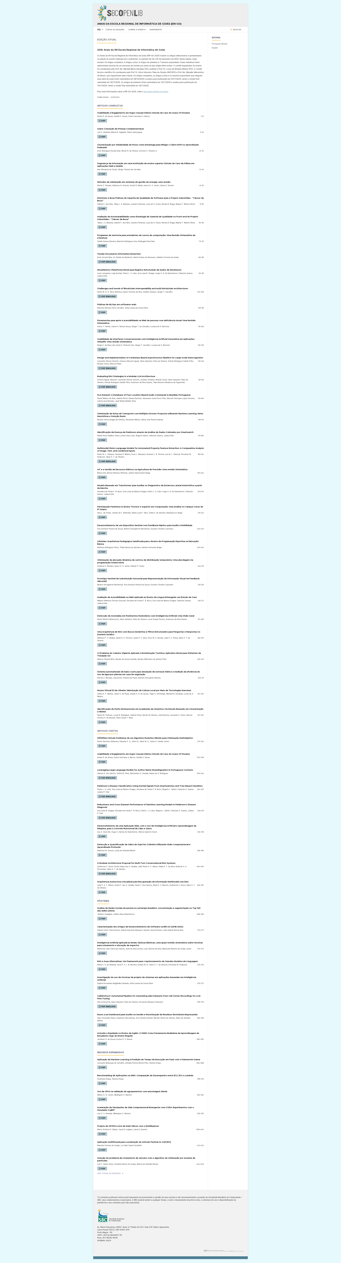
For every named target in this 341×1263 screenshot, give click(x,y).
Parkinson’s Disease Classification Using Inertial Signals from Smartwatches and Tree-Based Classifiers (150, 786)
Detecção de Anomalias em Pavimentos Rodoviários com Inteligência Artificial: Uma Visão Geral (145, 616)
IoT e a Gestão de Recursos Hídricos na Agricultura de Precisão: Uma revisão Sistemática (142, 469)
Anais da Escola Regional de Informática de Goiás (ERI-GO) (139, 23)
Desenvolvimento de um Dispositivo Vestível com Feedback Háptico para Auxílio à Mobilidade (144, 525)
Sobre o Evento (137, 29)
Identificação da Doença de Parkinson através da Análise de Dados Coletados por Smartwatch (145, 432)
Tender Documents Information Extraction (119, 254)
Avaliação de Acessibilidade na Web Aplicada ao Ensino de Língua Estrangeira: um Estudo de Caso (147, 597)
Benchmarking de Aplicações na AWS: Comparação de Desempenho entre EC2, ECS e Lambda (145, 1075)
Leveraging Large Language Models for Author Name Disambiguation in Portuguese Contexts (145, 770)
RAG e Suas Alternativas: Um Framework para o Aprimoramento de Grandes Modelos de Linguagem (147, 961)
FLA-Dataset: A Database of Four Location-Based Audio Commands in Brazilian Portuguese (144, 395)
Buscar (237, 29)
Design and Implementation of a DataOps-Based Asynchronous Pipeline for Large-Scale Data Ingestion (150, 358)
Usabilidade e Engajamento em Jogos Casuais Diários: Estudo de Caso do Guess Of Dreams (143, 113)
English (215, 48)
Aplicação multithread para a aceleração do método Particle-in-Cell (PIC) (134, 1142)
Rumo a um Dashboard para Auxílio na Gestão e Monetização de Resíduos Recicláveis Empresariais (147, 1014)
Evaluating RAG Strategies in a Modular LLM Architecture (126, 376)
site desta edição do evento (156, 91)
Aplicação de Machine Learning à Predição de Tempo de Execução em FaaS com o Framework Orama (148, 1059)
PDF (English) (108, 262)
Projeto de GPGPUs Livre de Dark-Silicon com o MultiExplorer (128, 1126)
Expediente (156, 29)
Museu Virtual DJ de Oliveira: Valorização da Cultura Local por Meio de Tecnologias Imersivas (144, 690)
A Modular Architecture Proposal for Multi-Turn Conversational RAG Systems (136, 863)
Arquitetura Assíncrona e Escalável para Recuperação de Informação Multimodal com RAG (143, 882)
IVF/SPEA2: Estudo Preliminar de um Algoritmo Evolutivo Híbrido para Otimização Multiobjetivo (145, 738)
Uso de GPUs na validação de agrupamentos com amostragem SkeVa (132, 1091)
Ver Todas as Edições (109, 1173)
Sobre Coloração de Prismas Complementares (120, 129)
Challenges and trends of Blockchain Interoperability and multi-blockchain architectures (142, 288)
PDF (103, 121)
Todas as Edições (114, 29)
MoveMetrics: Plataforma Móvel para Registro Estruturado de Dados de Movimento (139, 270)
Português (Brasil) (219, 44)
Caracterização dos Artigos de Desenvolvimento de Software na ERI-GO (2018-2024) (140, 927)
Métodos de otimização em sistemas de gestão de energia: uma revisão (133, 182)
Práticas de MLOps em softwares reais (116, 304)
